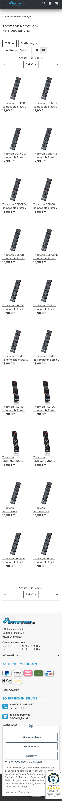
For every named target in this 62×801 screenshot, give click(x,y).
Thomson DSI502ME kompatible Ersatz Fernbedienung (45, 256)
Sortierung (27, 43)
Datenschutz (25, 792)
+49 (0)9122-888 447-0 (22, 704)
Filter (10, 43)
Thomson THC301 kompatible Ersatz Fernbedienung (44, 560)
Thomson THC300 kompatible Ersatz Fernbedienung (13, 560)
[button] (44, 3)
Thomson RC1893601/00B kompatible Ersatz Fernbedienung (44, 459)
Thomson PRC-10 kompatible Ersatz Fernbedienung (13, 408)
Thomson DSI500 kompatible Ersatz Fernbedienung (13, 256)
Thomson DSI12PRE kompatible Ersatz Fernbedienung (45, 155)
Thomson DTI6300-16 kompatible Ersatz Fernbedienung (15, 358)
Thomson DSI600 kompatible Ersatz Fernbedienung (13, 307)
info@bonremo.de (20, 714)
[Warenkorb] (56, 3)
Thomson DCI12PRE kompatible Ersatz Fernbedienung (14, 105)
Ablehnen (31, 755)
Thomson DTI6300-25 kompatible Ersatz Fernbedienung (46, 358)
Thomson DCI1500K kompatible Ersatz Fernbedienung (14, 155)
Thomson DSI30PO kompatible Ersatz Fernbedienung (14, 206)
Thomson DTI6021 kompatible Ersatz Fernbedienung (44, 307)
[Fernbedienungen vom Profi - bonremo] (18, 3)
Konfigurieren (31, 746)
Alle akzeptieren (31, 737)
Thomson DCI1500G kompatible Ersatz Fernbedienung (45, 105)
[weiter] (57, 64)
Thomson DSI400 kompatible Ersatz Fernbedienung (44, 206)
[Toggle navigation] (3, 2)
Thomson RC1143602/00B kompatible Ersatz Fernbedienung (13, 459)
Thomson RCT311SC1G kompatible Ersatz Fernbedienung (44, 509)
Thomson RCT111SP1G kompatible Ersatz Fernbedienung (13, 509)
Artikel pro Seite (16, 50)
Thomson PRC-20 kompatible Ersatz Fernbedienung (44, 408)
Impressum (10, 792)
